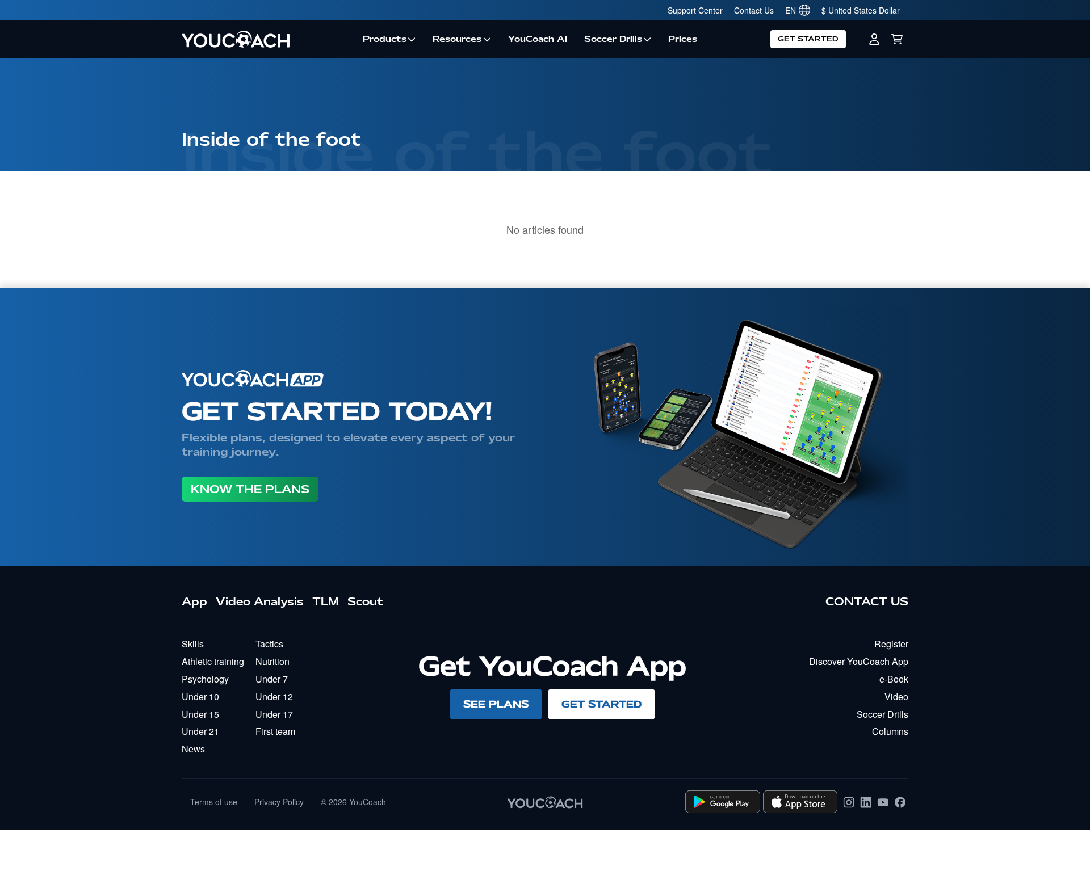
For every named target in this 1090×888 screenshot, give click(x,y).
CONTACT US (866, 601)
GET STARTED (808, 39)
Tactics (269, 643)
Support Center (695, 10)
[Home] (268, 39)
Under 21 (200, 731)
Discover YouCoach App (858, 661)
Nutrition (272, 661)
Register (891, 643)
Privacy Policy (279, 801)
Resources (457, 39)
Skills (193, 643)
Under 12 (274, 696)
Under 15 (200, 714)
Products (384, 39)
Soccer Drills (613, 39)
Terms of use (213, 801)
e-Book (893, 678)
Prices (682, 39)
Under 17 (274, 714)
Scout (365, 601)
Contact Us (754, 10)
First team (275, 731)
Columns (890, 731)
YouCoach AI (537, 39)
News (193, 748)
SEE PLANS (496, 703)
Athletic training (213, 661)
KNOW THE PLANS (250, 489)
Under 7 (271, 678)
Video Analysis (260, 601)
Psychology (205, 678)
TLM (325, 601)
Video (896, 696)
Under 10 (200, 696)
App (194, 601)
